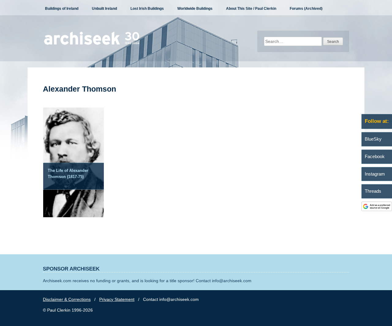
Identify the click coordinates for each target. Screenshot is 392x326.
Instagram (375, 173)
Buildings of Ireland (61, 8)
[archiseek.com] (92, 44)
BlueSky (373, 139)
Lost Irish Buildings (147, 8)
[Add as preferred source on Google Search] (376, 209)
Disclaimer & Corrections (67, 299)
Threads (373, 191)
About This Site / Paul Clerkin (251, 8)
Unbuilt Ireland (104, 8)
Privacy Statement (116, 299)
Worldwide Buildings (195, 8)
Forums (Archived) (306, 8)
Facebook (375, 156)
